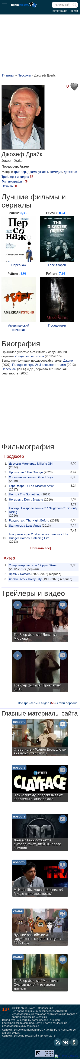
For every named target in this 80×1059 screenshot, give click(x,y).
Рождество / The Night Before (29, 520)
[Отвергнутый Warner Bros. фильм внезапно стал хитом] (40, 738)
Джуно (68, 360)
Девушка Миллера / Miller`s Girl (30, 463)
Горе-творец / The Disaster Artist (31, 486)
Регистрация (59, 10)
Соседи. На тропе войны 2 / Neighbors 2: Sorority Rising (43, 510)
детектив (70, 172)
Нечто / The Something (25, 494)
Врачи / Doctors (20, 574)
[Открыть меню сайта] (4, 5)
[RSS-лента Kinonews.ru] (58, 1042)
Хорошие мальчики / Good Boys (31, 477)
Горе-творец (57, 265)
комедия (56, 172)
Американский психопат (18, 327)
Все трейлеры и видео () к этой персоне (47, 703)
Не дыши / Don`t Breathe (26, 499)
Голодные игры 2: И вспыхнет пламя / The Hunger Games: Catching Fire (38, 536)
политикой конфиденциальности (22, 1023)
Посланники (57, 325)
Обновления (45, 1008)
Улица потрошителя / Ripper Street (33, 565)
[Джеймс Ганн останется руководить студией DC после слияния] (40, 833)
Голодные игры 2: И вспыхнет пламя (39, 365)
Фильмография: (15, 181)
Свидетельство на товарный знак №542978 (28, 1035)
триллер (20, 172)
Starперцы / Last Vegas (25, 525)
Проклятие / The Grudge (26, 472)
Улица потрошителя (29, 356)
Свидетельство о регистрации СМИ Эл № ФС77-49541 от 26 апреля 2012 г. (39, 1031)
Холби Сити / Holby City (25, 579)
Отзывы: (9, 186)
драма (32, 172)
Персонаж (18, 265)
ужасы (43, 172)
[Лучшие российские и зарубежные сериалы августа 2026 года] (40, 928)
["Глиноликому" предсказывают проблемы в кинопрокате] (40, 784)
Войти (74, 10)
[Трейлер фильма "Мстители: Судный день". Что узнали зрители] (40, 973)
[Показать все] (40, 548)
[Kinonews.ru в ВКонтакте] (66, 1042)
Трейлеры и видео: (17, 176)
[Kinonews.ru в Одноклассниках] (74, 1042)
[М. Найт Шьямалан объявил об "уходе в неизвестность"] (40, 879)
